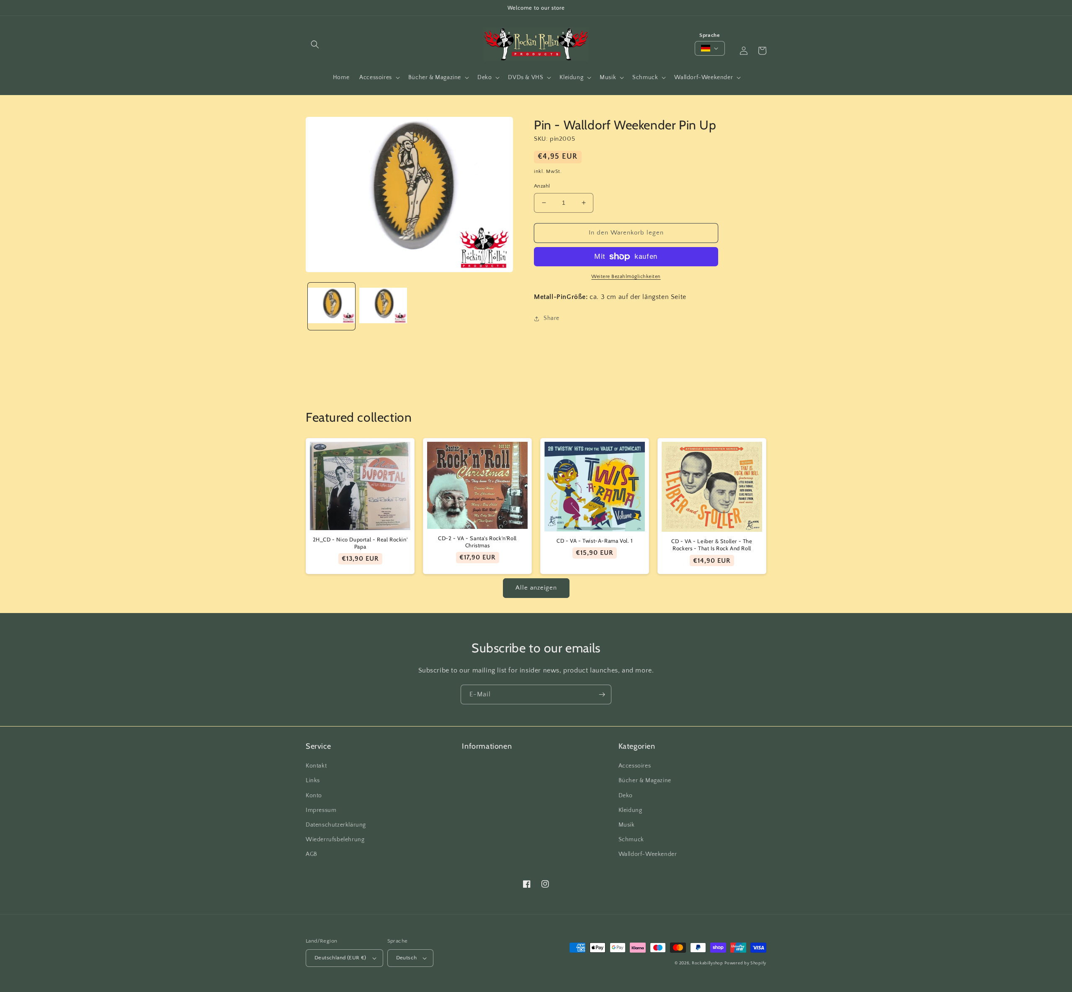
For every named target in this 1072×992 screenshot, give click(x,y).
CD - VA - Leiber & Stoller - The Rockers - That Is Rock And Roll (711, 544)
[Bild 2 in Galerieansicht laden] (383, 306)
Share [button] (551, 318)
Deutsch (406, 958)
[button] (315, 44)
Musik (626, 825)
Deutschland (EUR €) (340, 958)
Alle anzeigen (536, 587)
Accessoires (634, 766)
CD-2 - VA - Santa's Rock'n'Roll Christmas (477, 542)
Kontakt (316, 766)
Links (313, 780)
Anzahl (542, 186)
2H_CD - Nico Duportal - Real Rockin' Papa (360, 543)
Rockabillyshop (707, 963)
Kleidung (630, 810)
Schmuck (631, 839)
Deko (625, 795)
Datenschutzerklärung (336, 825)
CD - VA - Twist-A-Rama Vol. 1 (594, 540)
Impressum (321, 810)
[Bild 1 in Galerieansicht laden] (331, 306)
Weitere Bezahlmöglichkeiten (626, 276)
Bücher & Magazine (644, 780)
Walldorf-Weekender (647, 854)
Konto (314, 795)
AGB (311, 854)
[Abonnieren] (602, 694)
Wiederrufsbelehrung (335, 839)
